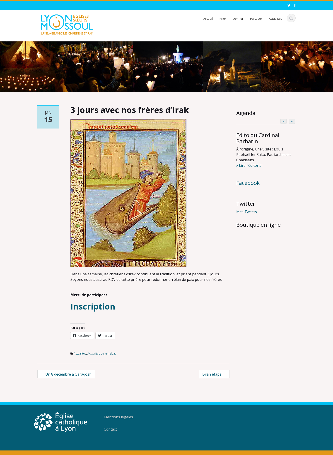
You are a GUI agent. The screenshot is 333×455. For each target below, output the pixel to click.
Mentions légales (118, 417)
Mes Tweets (246, 211)
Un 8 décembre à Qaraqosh (66, 374)
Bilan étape (214, 374)
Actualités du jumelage (101, 353)
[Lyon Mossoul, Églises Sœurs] (67, 24)
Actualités (275, 19)
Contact (110, 429)
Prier (223, 19)
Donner (238, 19)
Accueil (208, 19)
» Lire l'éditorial (249, 165)
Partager (256, 19)
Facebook (248, 182)
